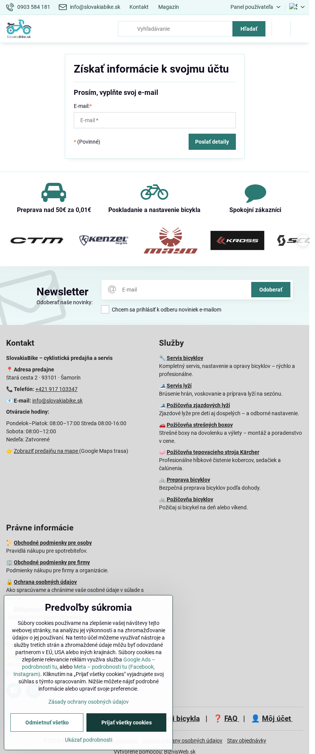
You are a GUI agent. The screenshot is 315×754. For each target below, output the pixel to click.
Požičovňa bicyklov (190, 499)
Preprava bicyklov (188, 480)
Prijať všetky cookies (126, 722)
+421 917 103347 (56, 389)
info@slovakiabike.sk (57, 401)
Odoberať (270, 290)
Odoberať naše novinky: (64, 302)
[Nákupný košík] (281, 28)
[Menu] (300, 28)
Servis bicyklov (185, 358)
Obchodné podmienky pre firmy (52, 562)
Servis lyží (179, 386)
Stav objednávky (246, 740)
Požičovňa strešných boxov (200, 425)
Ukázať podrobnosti (88, 740)
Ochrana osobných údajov (45, 582)
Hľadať (248, 29)
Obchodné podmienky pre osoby (53, 543)
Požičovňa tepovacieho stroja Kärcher (213, 452)
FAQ (231, 718)
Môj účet (277, 718)
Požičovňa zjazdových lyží (198, 405)
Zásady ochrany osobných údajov (182, 740)
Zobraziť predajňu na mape (46, 451)
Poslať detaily (212, 142)
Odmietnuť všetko (47, 722)
